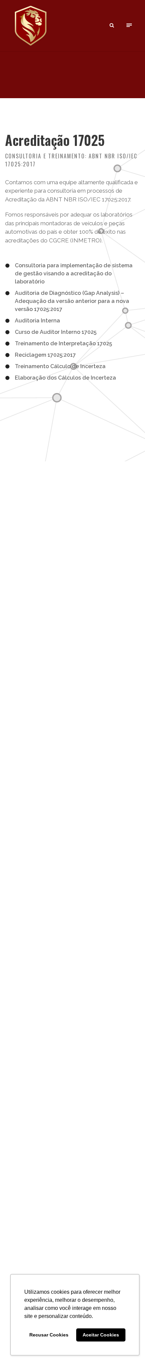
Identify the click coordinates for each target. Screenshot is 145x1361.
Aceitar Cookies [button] (101, 1334)
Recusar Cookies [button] (48, 1334)
